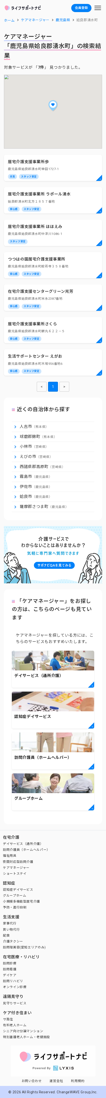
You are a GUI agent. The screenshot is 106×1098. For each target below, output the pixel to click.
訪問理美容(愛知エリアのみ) (24, 947)
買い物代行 (11, 929)
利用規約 (78, 1081)
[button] (53, 105)
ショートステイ (14, 873)
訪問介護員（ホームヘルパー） (26, 850)
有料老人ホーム (14, 1025)
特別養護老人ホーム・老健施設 (26, 1037)
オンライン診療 (14, 987)
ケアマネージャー (16, 868)
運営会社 (56, 1081)
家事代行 (10, 923)
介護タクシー (13, 941)
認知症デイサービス (18, 889)
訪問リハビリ (13, 981)
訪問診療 (10, 963)
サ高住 (8, 1019)
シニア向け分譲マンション (23, 1031)
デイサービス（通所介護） (23, 844)
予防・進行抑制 (14, 907)
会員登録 (81, 8)
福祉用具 (10, 855)
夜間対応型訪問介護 (18, 862)
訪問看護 (10, 969)
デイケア (10, 975)
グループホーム (14, 895)
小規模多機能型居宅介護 (21, 901)
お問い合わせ (32, 1081)
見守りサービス (14, 1003)
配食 (6, 935)
